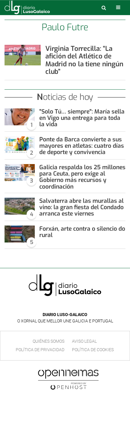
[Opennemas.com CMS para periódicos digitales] (68, 379)
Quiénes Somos (48, 341)
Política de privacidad (40, 349)
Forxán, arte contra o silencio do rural (82, 232)
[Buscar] (103, 7)
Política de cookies (93, 349)
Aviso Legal (84, 341)
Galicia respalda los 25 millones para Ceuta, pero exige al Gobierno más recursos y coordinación (82, 176)
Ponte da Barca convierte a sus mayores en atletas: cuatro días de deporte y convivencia (81, 146)
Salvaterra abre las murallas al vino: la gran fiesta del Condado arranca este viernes (81, 207)
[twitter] (69, 305)
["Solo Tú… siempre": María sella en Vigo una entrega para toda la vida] (20, 116)
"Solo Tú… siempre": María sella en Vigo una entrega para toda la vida (82, 118)
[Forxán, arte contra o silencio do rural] (20, 234)
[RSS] (78, 305)
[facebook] (60, 305)
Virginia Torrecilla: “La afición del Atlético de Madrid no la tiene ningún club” (84, 60)
